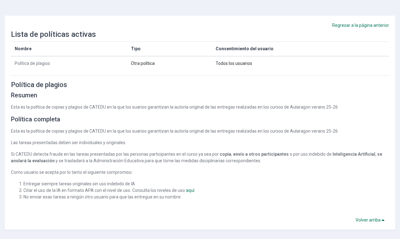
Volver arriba (369, 219)
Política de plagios (32, 63)
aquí (190, 190)
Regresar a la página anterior (360, 25)
